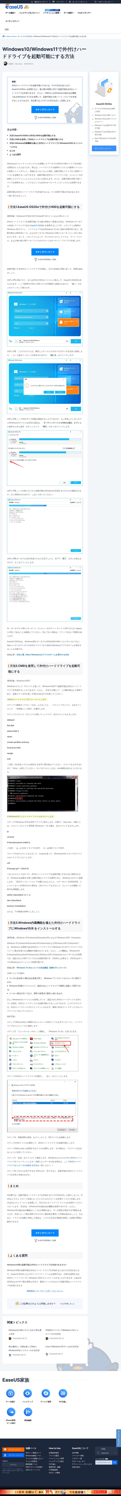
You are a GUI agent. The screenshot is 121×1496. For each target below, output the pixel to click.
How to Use (11, 36)
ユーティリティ (11, 21)
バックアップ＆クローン (28, 13)
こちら (7, 1472)
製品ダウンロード (41, 2)
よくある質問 (15, 154)
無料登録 (13, 1465)
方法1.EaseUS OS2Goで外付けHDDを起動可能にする (32, 135)
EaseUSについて (80, 1448)
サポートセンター (104, 2)
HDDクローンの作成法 (34, 1467)
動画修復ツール (31, 1464)
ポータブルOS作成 (25, 36)
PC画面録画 (53, 1470)
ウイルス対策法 (31, 1461)
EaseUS (17, 6)
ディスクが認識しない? (34, 1458)
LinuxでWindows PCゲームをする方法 (62, 1346)
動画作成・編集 (54, 1467)
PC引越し (52, 1464)
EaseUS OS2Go (37, 225)
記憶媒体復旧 (54, 1453)
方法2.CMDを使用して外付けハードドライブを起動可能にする (36, 139)
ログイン (19, 1468)
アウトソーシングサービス (82, 1464)
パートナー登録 (78, 1456)
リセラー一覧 (77, 1458)
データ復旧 (9, 13)
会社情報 (75, 1453)
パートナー (60, 2)
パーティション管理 (51, 13)
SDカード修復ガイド (33, 1453)
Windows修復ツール (33, 1456)
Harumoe (18, 64)
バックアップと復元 (56, 1461)
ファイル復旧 (54, 1456)
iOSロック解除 (54, 1473)
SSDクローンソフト (33, 1470)
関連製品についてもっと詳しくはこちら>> (45, 1291)
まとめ (12, 150)
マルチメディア (83, 13)
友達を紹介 (76, 1467)
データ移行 (68, 13)
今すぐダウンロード (45, 109)
